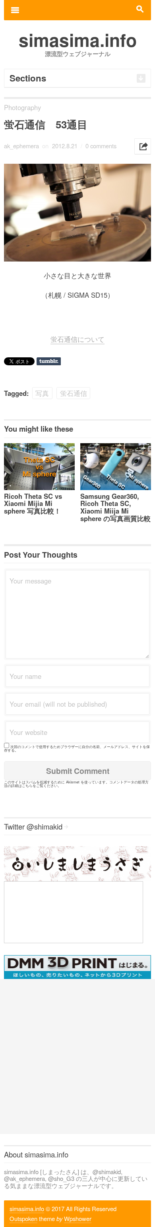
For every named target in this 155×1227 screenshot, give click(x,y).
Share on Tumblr (49, 361)
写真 (42, 393)
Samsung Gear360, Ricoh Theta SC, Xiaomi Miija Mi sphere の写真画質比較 (115, 507)
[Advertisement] (77, 1056)
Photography (22, 107)
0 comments (100, 146)
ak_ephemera (21, 146)
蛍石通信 (73, 393)
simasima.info (27, 1208)
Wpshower (77, 1218)
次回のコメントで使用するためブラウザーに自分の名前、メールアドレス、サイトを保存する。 (77, 748)
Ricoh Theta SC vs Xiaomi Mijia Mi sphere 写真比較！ (33, 503)
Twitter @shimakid (33, 826)
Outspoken (23, 1218)
